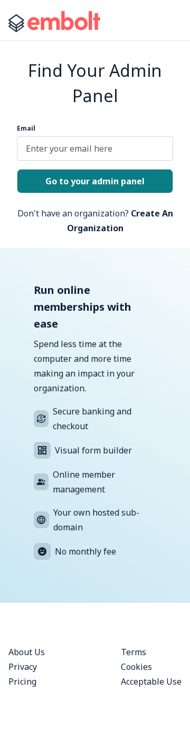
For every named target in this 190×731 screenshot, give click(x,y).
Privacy (22, 667)
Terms (133, 652)
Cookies (136, 667)
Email (26, 128)
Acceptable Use (151, 681)
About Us (26, 652)
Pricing (22, 681)
